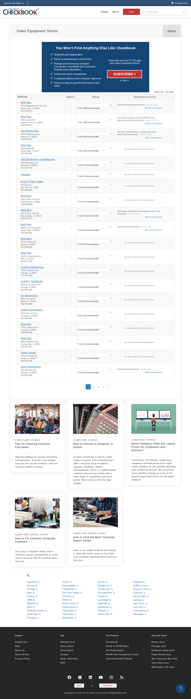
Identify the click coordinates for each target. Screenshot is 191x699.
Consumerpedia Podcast (119, 658)
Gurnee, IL (103, 596)
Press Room (67, 650)
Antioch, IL (67, 582)
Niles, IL (31, 607)
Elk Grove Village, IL (72, 592)
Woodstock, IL (69, 617)
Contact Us (21, 642)
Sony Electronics (31, 366)
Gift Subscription (115, 650)
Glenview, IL (68, 596)
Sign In (115, 11)
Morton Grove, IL (70, 603)
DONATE (108, 685)
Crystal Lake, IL (105, 589)
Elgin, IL (31, 592)
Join (131, 12)
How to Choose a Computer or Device (93, 444)
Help (17, 646)
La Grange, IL (104, 600)
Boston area (158, 642)
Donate (104, 11)
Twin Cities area (160, 663)
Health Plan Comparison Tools (122, 654)
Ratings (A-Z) (67, 642)
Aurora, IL (102, 582)
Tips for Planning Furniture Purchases (32, 444)
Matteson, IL (33, 603)
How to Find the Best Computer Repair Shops (94, 537)
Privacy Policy (22, 658)
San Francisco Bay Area (164, 658)
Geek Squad (28, 352)
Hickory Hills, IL (141, 596)
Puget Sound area (161, 654)
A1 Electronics (29, 295)
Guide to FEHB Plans (117, 646)
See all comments (154, 108)
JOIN (79, 685)
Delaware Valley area (162, 650)
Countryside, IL (69, 589)
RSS (62, 663)
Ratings (172, 31)
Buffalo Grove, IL (141, 585)
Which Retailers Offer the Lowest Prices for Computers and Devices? (153, 445)
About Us (20, 650)
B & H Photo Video (32, 181)
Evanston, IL (139, 592)
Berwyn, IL (32, 585)
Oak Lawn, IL (139, 607)
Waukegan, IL (140, 614)
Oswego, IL (103, 610)
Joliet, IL (31, 600)
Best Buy (26, 102)
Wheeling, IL (33, 617)
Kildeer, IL (67, 600)
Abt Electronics (30, 130)
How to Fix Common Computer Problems (35, 538)
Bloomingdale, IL (70, 585)
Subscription (67, 646)
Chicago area (158, 646)
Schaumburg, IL (141, 610)
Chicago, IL (32, 589)
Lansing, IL (138, 600)
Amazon (26, 174)
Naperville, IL (104, 603)
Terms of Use (22, 654)
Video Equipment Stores (37, 31)
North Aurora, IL (70, 607)
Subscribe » (124, 74)
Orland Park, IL (69, 610)
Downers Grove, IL (142, 589)
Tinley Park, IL (69, 614)
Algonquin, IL (33, 582)
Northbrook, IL (105, 607)
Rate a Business (69, 658)
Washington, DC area (162, 667)
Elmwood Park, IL (106, 592)
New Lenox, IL (140, 603)
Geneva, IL (32, 596)
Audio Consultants (32, 309)
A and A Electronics (32, 267)
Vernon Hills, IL (105, 614)
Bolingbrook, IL (105, 585)
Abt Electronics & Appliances (38, 159)
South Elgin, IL (34, 614)
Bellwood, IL (139, 582)
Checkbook (112, 642)
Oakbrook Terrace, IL (37, 610)
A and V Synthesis (32, 281)
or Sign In (124, 80)
